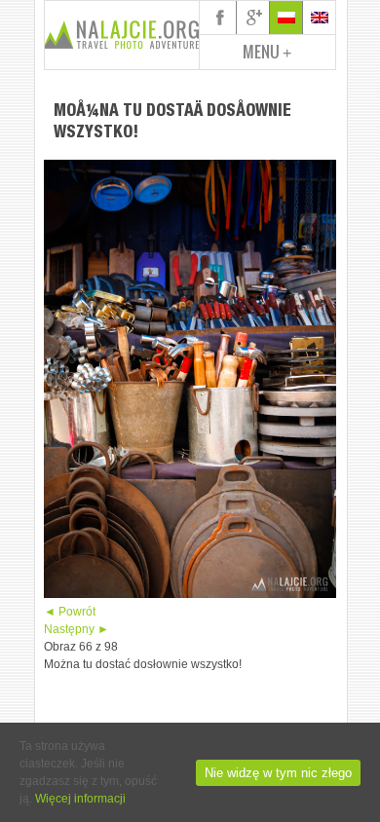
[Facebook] (220, 17)
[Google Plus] (253, 17)
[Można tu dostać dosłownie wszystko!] (190, 594)
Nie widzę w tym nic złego (278, 773)
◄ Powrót (69, 611)
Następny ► (76, 629)
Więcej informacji (80, 798)
